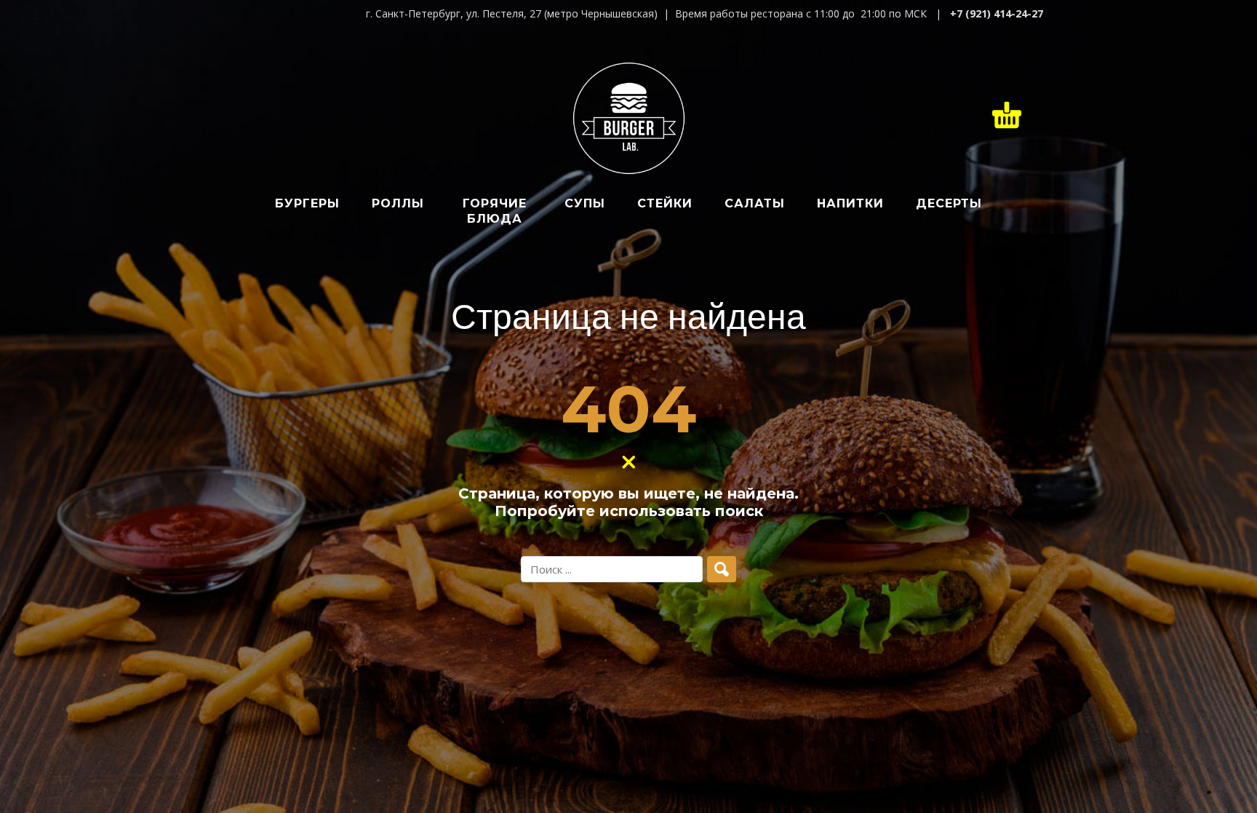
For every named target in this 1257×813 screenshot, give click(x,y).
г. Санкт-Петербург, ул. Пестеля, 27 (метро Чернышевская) (512, 13)
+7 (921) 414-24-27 (996, 13)
